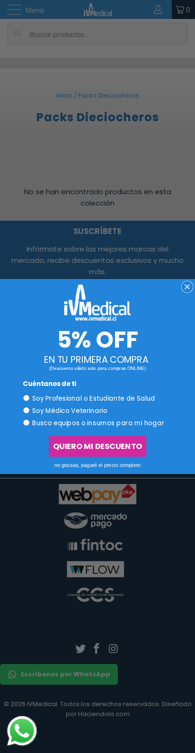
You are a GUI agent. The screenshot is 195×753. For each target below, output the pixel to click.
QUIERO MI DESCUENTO (97, 446)
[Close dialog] (187, 287)
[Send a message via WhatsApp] (22, 731)
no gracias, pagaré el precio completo (97, 465)
